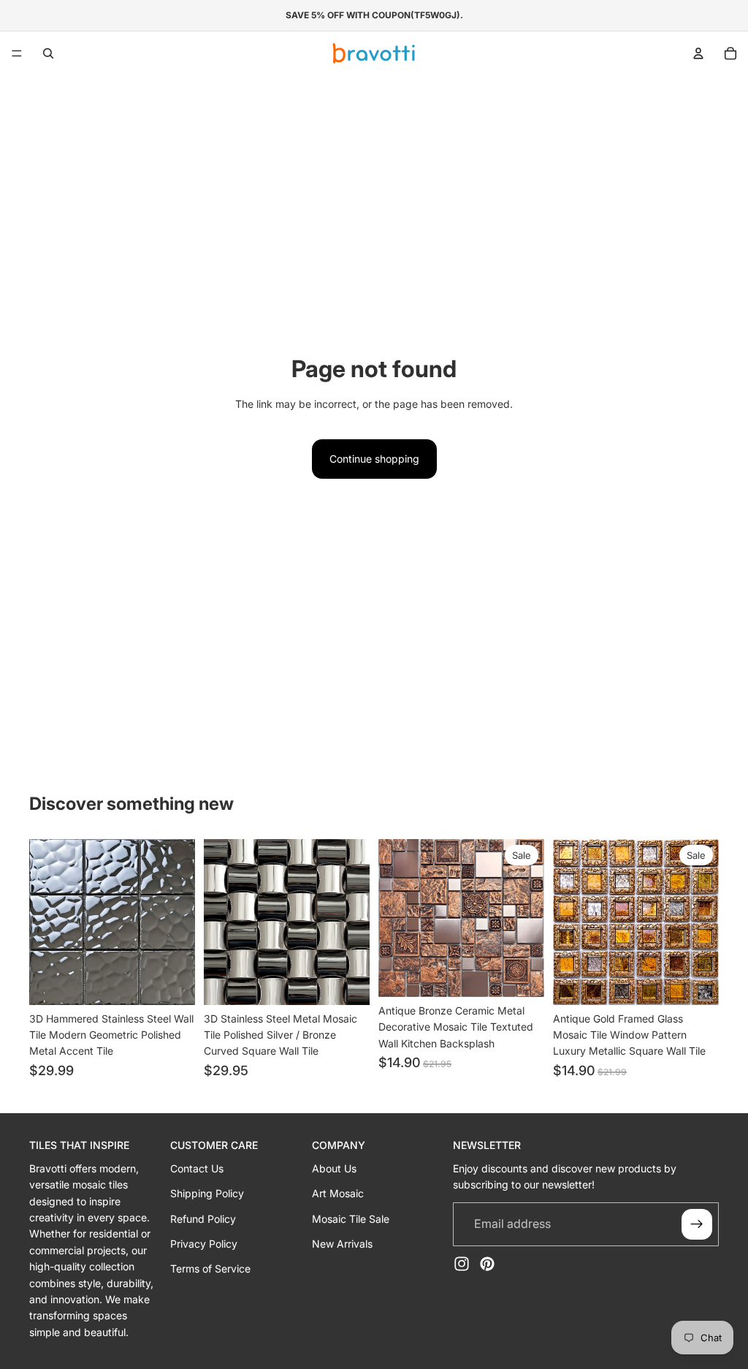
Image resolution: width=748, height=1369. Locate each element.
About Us (334, 1168)
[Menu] (17, 53)
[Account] (698, 53)
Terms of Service (210, 1269)
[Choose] (172, 982)
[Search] (48, 53)
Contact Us (197, 1168)
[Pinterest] (487, 1264)
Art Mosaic (338, 1193)
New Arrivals (342, 1243)
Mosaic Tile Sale (350, 1219)
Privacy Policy (203, 1243)
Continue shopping (374, 458)
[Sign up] (697, 1224)
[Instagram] (461, 1264)
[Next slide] (179, 922)
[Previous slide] (45, 922)
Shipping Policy (207, 1193)
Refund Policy (203, 1219)
